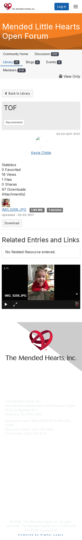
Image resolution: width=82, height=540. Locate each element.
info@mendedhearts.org (22, 440)
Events (53, 62)
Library (10, 62)
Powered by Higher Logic (41, 534)
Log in (61, 6)
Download (12, 223)
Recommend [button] (14, 122)
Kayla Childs (41, 153)
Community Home (15, 54)
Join (8, 469)
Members (13, 70)
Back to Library (19, 93)
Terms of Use (14, 511)
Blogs (32, 62)
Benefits (11, 473)
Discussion (46, 54)
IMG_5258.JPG (14, 209)
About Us (11, 506)
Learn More (13, 477)
